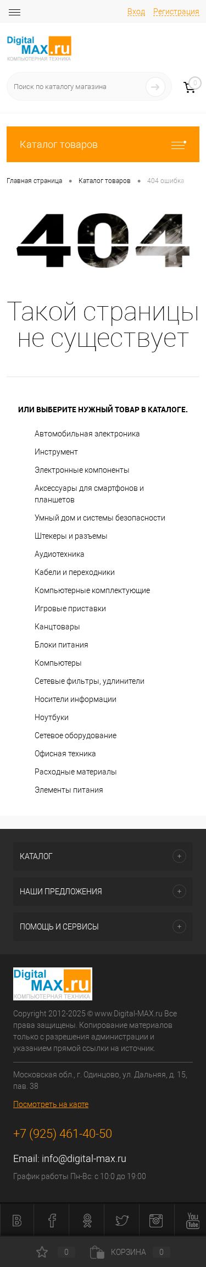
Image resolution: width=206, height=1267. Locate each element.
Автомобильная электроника (87, 433)
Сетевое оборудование (75, 735)
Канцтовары (57, 626)
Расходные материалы (76, 771)
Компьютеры (58, 663)
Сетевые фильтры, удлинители (89, 681)
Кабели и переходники (75, 572)
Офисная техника (65, 753)
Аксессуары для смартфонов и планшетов (89, 494)
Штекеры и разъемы (71, 536)
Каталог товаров (59, 144)
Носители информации (75, 699)
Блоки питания (61, 644)
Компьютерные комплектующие (92, 590)
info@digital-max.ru (84, 1158)
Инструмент (56, 451)
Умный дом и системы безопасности (100, 517)
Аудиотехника (60, 554)
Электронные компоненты (82, 470)
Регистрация (176, 11)
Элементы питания (69, 789)
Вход (136, 11)
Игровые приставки (70, 608)
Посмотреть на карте (50, 1104)
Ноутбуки (52, 717)
